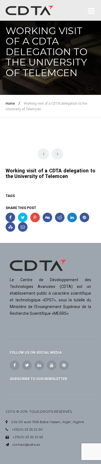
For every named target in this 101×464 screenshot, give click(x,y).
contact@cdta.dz (26, 444)
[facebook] (14, 365)
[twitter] (27, 365)
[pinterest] (64, 365)
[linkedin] (39, 365)
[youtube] (51, 365)
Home (10, 104)
